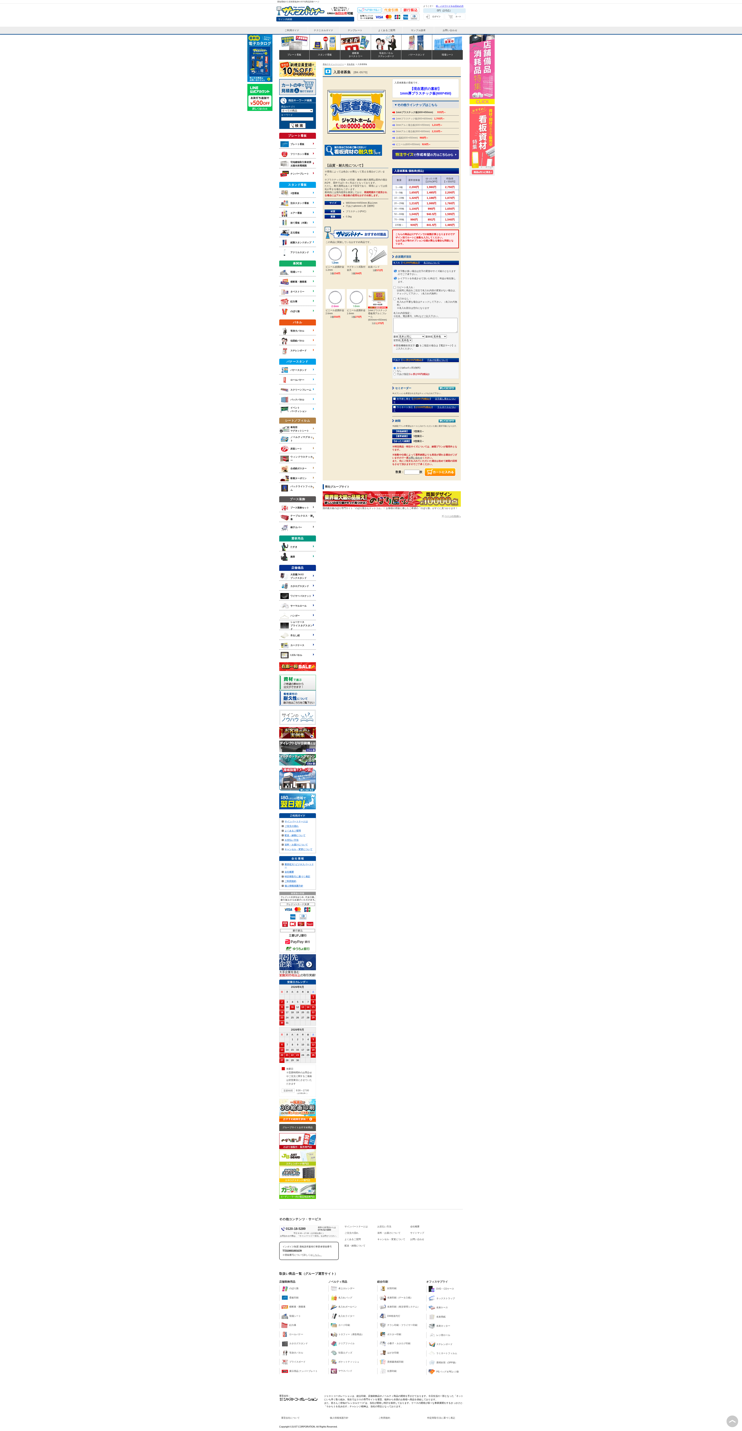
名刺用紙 (441, 1316)
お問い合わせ (415, 457)
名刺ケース (442, 1307)
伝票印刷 (392, 1371)
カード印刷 (344, 1325)
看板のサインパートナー (333, 64)
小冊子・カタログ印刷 (398, 1343)
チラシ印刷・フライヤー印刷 (402, 1325)
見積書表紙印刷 (395, 1361)
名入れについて (432, 262)
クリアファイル (346, 1343)
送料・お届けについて (296, 844)
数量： (400, 471)
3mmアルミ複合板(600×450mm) (419, 125)
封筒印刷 (392, 1288)
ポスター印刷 (394, 1334)
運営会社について (290, 1418)
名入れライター (346, 1316)
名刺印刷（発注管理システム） (403, 1306)
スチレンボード (444, 1344)
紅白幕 (292, 1325)
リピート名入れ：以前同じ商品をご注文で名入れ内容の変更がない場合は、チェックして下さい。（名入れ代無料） (427, 290)
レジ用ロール (443, 1335)
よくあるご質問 (293, 830)
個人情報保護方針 (294, 885)
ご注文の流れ (292, 826)
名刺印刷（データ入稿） (400, 1297)
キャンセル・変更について (298, 849)
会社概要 (289, 872)
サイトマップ (417, 1233)
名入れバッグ (345, 1297)
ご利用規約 (290, 881)
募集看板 (351, 64)
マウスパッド (345, 1371)
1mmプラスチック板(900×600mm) (420, 118)
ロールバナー (296, 1334)
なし (399, 370)
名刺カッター (443, 1326)
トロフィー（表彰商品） (351, 1334)
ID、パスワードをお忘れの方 (450, 6)
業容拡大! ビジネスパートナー (299, 866)
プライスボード (297, 1361)
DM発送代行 (393, 1316)
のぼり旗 (294, 1288)
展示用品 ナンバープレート (303, 1371)
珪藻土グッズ (345, 1352)
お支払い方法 (292, 840)
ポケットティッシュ (348, 1361)
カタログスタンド (298, 1343)
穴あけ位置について (437, 360)
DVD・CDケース (445, 1288)
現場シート (295, 1316)
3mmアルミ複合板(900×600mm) (419, 131)
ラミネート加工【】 (415, 407)
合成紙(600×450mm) (412, 137)
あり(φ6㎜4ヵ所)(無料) (408, 367)
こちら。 (317, 1255)
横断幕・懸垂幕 (297, 1306)
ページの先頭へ (453, 516)
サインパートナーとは (296, 821)
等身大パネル (296, 1352)
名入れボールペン (347, 1306)
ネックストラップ (445, 1298)
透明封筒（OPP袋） (446, 1362)
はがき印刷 (393, 1352)
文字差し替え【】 (414, 399)
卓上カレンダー (346, 1288)
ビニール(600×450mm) (413, 144)
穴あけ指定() (413, 374)
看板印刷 (294, 1297)
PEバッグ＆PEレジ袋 (447, 1371)
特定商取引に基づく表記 (297, 876)
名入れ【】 (407, 262)
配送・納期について (295, 835)
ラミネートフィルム (446, 1353)
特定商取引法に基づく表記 (441, 1418)
